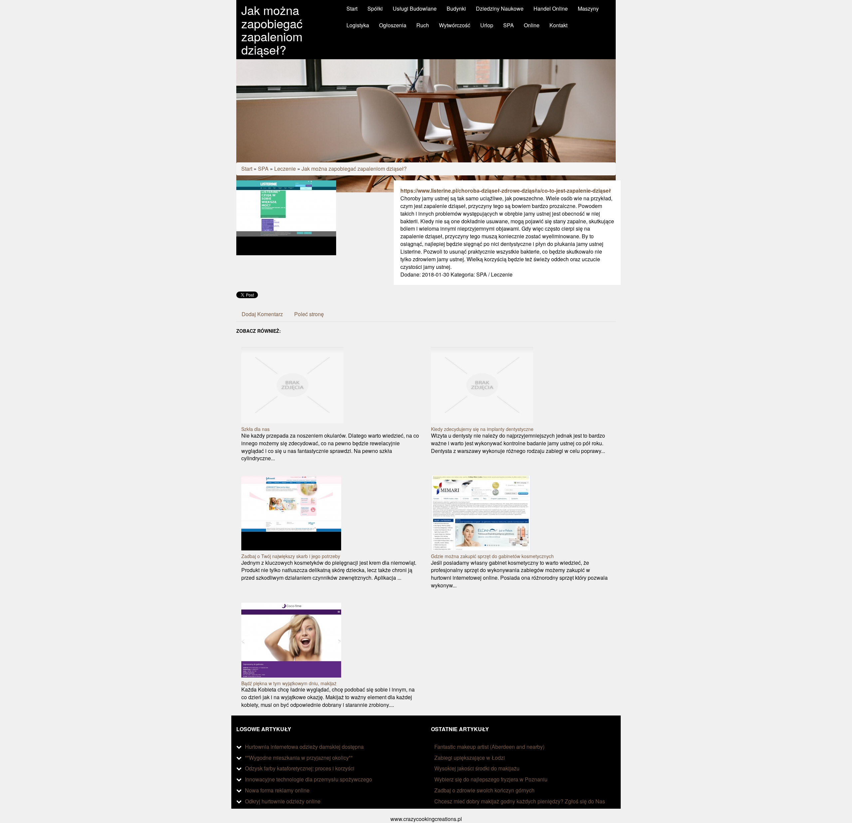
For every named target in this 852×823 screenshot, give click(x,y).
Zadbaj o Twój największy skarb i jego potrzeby (290, 556)
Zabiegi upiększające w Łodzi (469, 757)
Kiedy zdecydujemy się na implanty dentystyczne (482, 429)
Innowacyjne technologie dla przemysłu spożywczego (308, 779)
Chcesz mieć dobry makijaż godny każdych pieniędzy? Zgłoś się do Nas (519, 801)
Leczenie (285, 168)
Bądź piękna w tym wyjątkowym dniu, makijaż (288, 683)
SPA (263, 168)
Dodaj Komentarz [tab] (262, 314)
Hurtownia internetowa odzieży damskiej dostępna (304, 746)
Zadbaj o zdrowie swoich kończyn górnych (484, 790)
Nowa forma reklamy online (277, 790)
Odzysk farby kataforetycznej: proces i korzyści (299, 768)
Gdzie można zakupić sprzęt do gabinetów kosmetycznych (492, 556)
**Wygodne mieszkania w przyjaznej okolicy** (299, 757)
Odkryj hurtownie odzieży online (282, 801)
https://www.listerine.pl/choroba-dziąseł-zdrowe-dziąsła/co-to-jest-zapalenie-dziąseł (505, 190)
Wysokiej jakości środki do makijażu (477, 768)
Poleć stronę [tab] (309, 314)
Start (246, 168)
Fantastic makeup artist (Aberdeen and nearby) (489, 746)
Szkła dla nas (255, 429)
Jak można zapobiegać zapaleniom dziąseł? (354, 168)
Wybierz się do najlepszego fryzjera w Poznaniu (490, 779)
